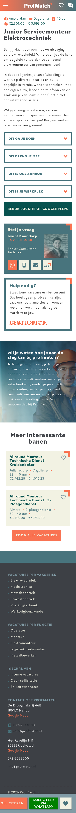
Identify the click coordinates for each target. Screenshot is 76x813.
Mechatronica (21, 587)
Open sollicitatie (24, 681)
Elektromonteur (23, 643)
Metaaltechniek (23, 593)
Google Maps (18, 715)
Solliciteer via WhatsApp (43, 803)
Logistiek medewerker (28, 649)
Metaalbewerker (23, 655)
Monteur (17, 637)
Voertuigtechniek (24, 605)
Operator (18, 630)
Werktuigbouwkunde (27, 611)
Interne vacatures (24, 674)
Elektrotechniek (23, 580)
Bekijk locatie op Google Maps (38, 209)
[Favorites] (61, 5)
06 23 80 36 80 (20, 240)
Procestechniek (23, 599)
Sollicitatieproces (25, 687)
